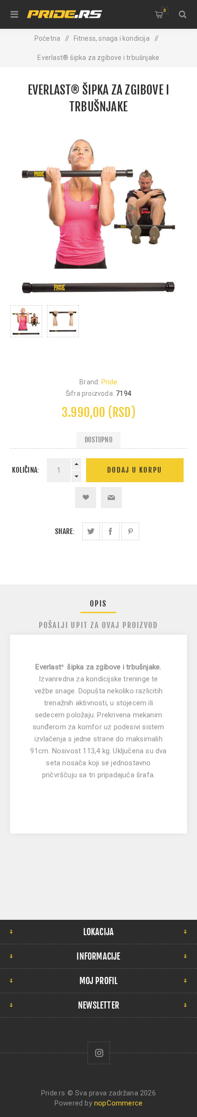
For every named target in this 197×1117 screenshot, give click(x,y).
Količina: (25, 470)
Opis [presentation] (98, 603)
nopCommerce (118, 1103)
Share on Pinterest (130, 531)
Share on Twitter (91, 531)
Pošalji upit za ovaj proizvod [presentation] (98, 625)
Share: (65, 531)
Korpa (165, 10)
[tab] (98, 603)
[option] (26, 331)
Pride (109, 382)
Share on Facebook (111, 531)
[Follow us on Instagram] (99, 1053)
